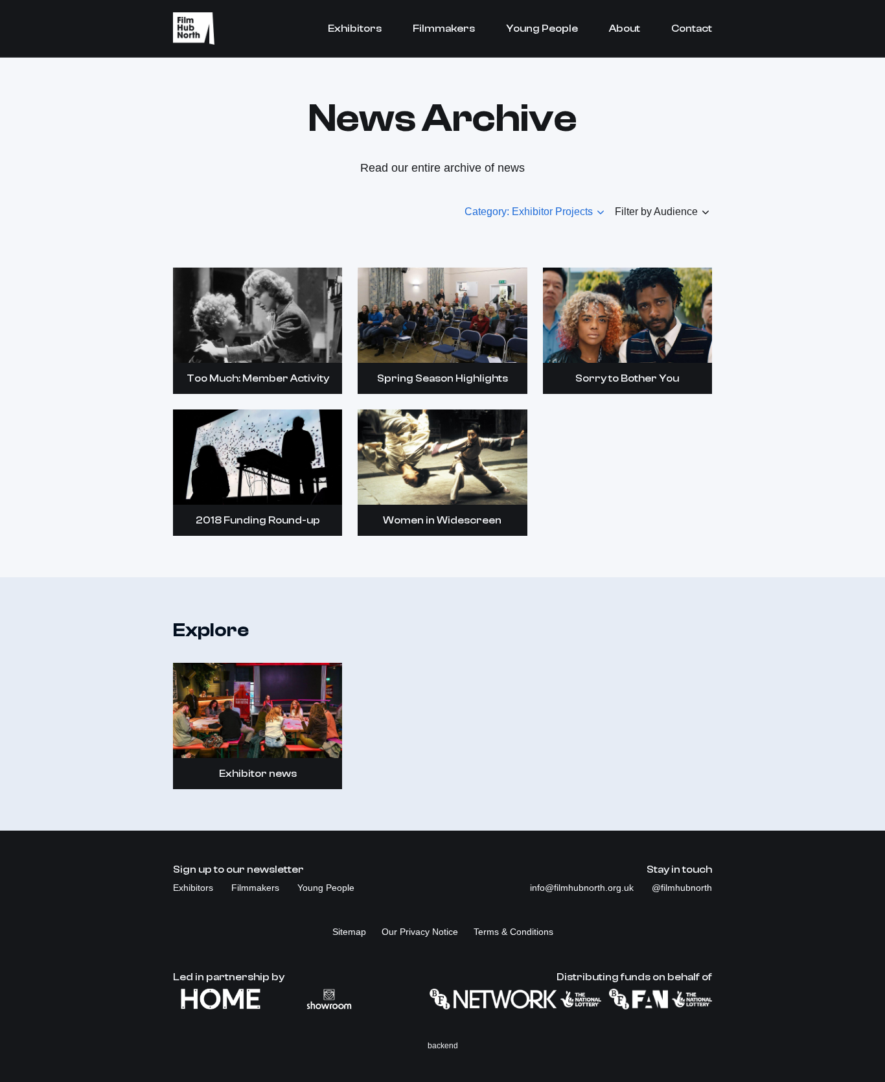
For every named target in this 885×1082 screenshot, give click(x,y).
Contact (691, 28)
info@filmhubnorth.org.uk (583, 887)
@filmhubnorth (682, 887)
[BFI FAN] (660, 999)
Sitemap (349, 932)
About (624, 28)
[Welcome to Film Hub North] (193, 28)
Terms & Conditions (513, 932)
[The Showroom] (329, 999)
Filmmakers (444, 28)
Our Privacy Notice (420, 932)
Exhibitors (355, 28)
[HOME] (220, 999)
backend (443, 1045)
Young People (542, 28)
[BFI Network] (515, 999)
